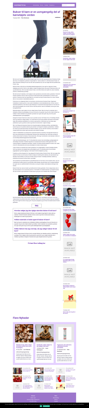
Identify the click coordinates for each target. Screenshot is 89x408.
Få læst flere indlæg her (36, 243)
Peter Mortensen (25, 18)
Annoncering (36, 5)
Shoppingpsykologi (24, 352)
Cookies (46, 5)
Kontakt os (51, 5)
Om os (41, 5)
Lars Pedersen (26, 349)
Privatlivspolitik (46, 406)
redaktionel (57, 17)
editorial (18, 352)
